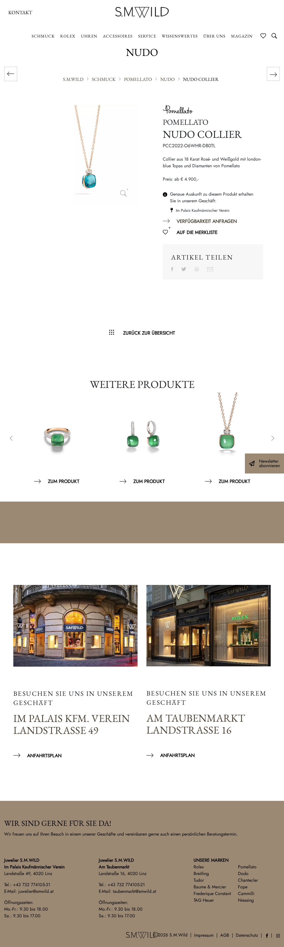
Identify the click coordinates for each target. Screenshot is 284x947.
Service (147, 36)
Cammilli (246, 893)
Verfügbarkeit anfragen (207, 221)
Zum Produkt (63, 481)
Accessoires (118, 36)
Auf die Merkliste (197, 232)
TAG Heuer (204, 900)
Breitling (201, 873)
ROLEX (67, 36)
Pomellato (247, 867)
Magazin (242, 36)
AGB (224, 935)
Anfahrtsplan (44, 755)
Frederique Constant (212, 893)
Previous (11, 439)
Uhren (89, 36)
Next (273, 439)
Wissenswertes (180, 36)
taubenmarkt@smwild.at (134, 891)
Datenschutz (247, 935)
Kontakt (20, 12)
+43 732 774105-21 (126, 884)
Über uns (214, 36)
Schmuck (43, 36)
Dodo (243, 873)
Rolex (199, 867)
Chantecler (248, 880)
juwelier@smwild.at (36, 891)
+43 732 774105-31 (31, 884)
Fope (242, 887)
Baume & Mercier (210, 887)
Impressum (204, 935)
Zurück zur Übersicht (149, 333)
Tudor (199, 880)
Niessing (246, 900)
